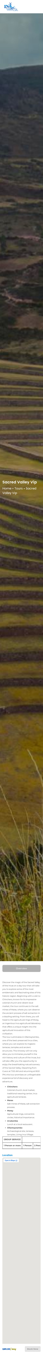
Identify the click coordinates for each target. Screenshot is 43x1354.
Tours (18, 488)
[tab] (21, 968)
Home (6, 488)
